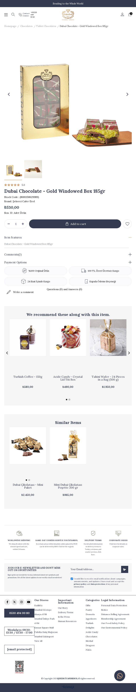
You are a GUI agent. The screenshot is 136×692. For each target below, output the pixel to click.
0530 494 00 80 (19, 613)
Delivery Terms (65, 612)
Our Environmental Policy (114, 627)
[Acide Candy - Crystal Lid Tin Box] (68, 346)
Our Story (63, 608)
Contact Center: (26, 14)
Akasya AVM (40, 614)
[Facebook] (7, 602)
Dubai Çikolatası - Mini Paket (28, 486)
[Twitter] (14, 602)
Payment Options (15, 262)
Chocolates (91, 636)
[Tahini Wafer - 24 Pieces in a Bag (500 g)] (108, 346)
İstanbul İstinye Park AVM (44, 620)
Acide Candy (92, 632)
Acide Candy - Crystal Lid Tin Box (68, 378)
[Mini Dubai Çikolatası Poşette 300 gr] (68, 454)
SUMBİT (124, 569)
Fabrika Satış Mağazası (46, 632)
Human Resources (67, 621)
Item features (13, 237)
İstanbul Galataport (44, 636)
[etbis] (19, 667)
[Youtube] (29, 602)
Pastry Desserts (90, 612)
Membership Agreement (113, 618)
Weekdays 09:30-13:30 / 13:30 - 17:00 (19, 631)
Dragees (90, 645)
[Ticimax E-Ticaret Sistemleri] (68, 687)
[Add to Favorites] (127, 223)
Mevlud (89, 641)
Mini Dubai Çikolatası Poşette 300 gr (68, 486)
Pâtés (88, 649)
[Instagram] (21, 602)
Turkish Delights (90, 625)
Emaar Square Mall (44, 627)
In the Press (64, 616)
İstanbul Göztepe (43, 609)
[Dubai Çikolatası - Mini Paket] (28, 454)
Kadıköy (38, 605)
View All (38, 641)
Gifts (88, 605)
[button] (66, 399)
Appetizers (91, 618)
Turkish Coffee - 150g (27, 376)
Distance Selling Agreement (115, 614)
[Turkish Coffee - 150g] (28, 346)
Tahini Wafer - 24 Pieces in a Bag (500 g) (108, 378)
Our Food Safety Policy (112, 623)
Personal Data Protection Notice (114, 607)
